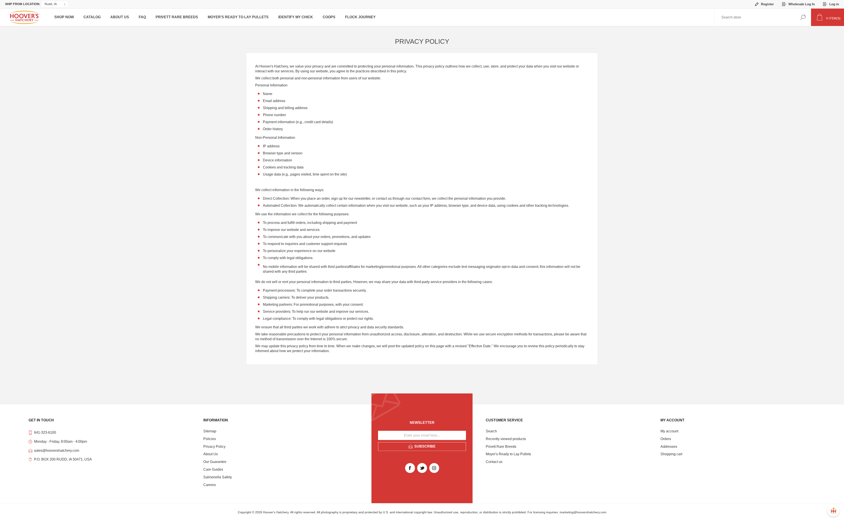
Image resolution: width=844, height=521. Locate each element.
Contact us (494, 462)
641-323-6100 (45, 432)
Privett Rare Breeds (177, 17)
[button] (833, 510)
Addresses (668, 446)
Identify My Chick (295, 17)
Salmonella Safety (217, 477)
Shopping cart (671, 454)
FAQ (142, 17)
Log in (834, 4)
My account (669, 431)
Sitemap (209, 431)
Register (767, 4)
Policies (209, 439)
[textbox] (736, 17)
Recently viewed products (506, 439)
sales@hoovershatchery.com (56, 450)
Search (803, 17)
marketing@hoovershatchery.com (583, 512)
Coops (329, 17)
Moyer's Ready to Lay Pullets (238, 17)
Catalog (92, 17)
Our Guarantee (214, 462)
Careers (209, 485)
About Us (119, 17)
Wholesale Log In (801, 4)
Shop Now (64, 17)
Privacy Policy (214, 446)
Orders (665, 439)
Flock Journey (360, 17)
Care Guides (213, 469)
